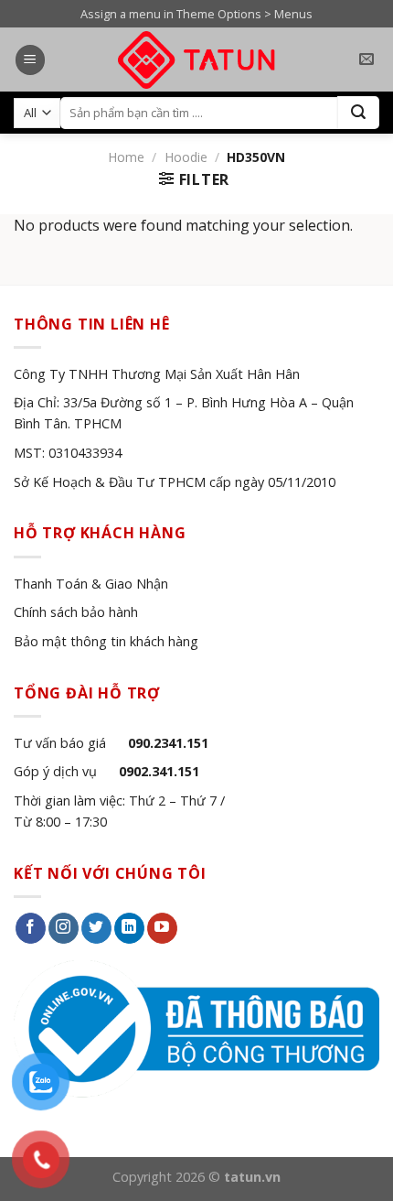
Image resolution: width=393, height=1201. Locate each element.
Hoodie (186, 157)
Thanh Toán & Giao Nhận (91, 583)
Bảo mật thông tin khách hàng (106, 641)
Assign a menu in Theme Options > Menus (196, 13)
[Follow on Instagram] (63, 928)
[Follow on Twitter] (96, 928)
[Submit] (358, 112)
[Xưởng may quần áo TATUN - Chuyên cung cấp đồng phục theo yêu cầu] (197, 60)
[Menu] (30, 60)
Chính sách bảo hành (76, 612)
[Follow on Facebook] (31, 928)
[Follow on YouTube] (162, 928)
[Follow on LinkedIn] (129, 928)
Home (126, 157)
